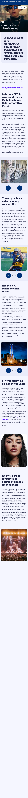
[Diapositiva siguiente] (19, 188)
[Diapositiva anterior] (8, 188)
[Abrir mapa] (15, 7)
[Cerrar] (26, 2)
